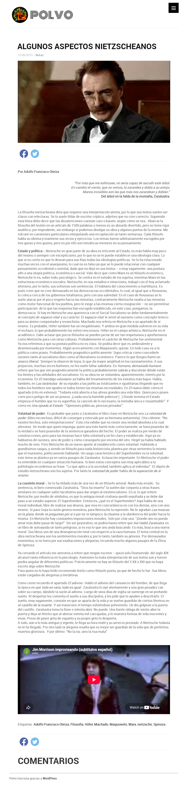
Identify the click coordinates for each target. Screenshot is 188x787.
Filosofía (76, 724)
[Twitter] (34, 153)
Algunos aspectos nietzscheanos (87, 46)
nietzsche (145, 724)
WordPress (50, 778)
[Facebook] (23, 153)
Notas (40, 55)
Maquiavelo (118, 724)
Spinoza (159, 724)
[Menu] (174, 8)
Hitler (89, 724)
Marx (132, 724)
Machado (101, 724)
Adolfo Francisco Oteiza (51, 724)
